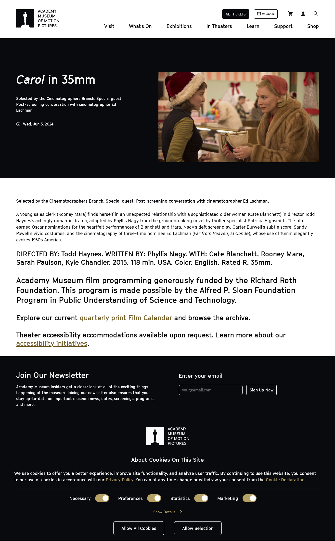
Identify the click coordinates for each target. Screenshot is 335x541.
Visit (109, 26)
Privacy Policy (119, 479)
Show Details (164, 512)
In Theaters (219, 26)
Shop (313, 26)
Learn (253, 26)
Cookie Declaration (285, 479)
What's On (140, 26)
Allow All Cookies (138, 528)
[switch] (154, 498)
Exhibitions (179, 26)
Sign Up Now (261, 390)
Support (283, 26)
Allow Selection (198, 528)
